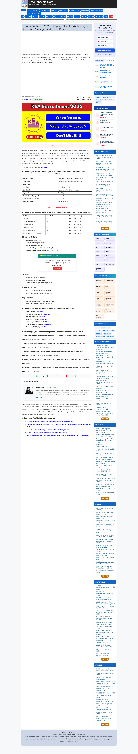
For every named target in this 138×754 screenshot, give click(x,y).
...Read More (38, 397)
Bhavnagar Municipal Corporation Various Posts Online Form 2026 (104, 413)
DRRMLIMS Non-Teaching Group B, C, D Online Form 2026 (104, 357)
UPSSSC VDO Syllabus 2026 (105, 693)
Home (23, 10)
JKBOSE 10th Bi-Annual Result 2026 (106, 86)
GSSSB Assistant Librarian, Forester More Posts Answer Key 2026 (105, 587)
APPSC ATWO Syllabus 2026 (105, 684)
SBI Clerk (111, 100)
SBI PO (105, 100)
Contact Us (71, 732)
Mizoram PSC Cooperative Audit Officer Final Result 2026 (104, 541)
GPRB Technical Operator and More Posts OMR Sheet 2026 (105, 612)
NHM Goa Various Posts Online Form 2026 (106, 76)
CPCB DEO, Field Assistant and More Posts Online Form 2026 (105, 216)
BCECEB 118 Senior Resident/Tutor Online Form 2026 (105, 372)
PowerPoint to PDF (100, 330)
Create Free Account (104, 50)
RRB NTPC (98, 102)
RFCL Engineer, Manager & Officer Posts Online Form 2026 (104, 157)
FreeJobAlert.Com (41, 2)
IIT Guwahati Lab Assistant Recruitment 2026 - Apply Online (47, 433)
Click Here (47, 324)
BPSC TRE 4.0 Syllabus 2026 (105, 681)
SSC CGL (98, 97)
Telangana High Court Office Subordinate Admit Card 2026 (105, 480)
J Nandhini (27, 99)
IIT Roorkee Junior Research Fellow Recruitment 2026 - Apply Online (50, 421)
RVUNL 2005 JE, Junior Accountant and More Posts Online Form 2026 (105, 169)
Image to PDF (110, 330)
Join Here (43, 167)
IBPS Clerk (98, 100)
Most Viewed (110, 60)
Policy (64, 732)
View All (105, 228)
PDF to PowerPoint (100, 336)
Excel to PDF (107, 328)
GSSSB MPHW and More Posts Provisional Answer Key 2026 (104, 618)
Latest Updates (99, 60)
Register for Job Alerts (57, 207)
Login (110, 54)
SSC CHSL (105, 97)
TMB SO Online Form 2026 (104, 181)
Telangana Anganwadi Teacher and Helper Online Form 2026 (107, 65)
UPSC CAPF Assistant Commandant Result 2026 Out (104, 530)
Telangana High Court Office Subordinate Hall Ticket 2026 (105, 440)
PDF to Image (110, 336)
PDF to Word (99, 333)
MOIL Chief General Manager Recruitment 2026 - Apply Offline (48, 430)
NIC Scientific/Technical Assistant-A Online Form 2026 (104, 163)
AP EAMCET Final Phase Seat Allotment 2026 (106, 71)
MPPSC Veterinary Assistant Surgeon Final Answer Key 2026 (105, 593)
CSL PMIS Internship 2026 (104, 376)
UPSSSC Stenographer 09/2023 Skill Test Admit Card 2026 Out (104, 430)
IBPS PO (112, 97)
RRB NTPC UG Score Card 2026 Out (106, 81)
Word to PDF (99, 328)
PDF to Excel (107, 333)
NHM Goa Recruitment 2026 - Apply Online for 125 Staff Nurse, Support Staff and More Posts (58, 436)
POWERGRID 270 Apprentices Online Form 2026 (104, 190)
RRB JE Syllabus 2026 (103, 716)
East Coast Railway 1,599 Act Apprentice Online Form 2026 (105, 222)
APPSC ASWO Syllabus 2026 (105, 686)
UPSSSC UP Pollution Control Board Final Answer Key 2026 (105, 632)
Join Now (57, 268)
